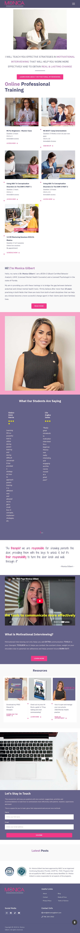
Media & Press (62, 897)
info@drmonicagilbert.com (52, 913)
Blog (59, 894)
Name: (7, 812)
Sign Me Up (47, 146)
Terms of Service (63, 901)
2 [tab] (41, 532)
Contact (45, 897)
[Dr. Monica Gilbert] (14, 4)
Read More (39, 306)
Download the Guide (12, 715)
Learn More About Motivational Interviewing (40, 77)
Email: (7, 822)
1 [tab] (40, 532)
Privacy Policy (47, 901)
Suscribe (39, 835)
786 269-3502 (48, 917)
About (45, 894)
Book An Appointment (59, 717)
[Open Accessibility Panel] (74, 922)
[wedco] (14, 890)
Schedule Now (12, 253)
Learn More (39, 658)
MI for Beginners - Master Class (19, 131)
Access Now (11, 143)
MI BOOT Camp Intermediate (54, 131)
